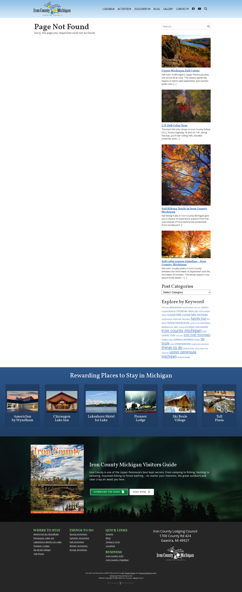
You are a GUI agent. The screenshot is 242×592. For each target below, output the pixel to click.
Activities (124, 9)
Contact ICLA (113, 542)
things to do (172, 347)
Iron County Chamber (117, 559)
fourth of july (195, 323)
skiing (172, 344)
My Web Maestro (128, 583)
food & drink (182, 322)
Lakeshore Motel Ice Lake (47, 542)
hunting (182, 327)
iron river (179, 335)
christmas (181, 310)
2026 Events (141, 9)
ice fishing (189, 326)
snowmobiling (183, 343)
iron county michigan (182, 330)
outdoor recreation (184, 339)
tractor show (199, 348)
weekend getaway (183, 357)
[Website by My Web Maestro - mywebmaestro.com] (120, 583)
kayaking (165, 339)
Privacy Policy (130, 573)
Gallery (168, 9)
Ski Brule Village (42, 549)
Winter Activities (79, 545)
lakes (171, 340)
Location (110, 545)
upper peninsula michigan (179, 354)
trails (206, 348)
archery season (188, 307)
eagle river (177, 319)
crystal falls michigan (195, 314)
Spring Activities (78, 534)
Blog (157, 9)
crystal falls (174, 314)
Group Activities (78, 549)
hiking (176, 327)
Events (109, 534)
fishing (171, 322)
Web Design (112, 583)
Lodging (108, 9)
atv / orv (197, 307)
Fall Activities (77, 542)
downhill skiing (167, 319)
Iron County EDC (115, 556)
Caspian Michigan (169, 311)
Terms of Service (145, 573)
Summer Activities (79, 538)
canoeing (204, 307)
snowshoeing (196, 344)
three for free (188, 348)
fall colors (186, 319)
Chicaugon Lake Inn (43, 538)
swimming (205, 344)
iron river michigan (197, 335)
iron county (201, 326)
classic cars (193, 311)
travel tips (165, 353)
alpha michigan (175, 307)
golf (171, 327)
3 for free (165, 307)
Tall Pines (38, 553)
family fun (198, 318)
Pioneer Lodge (41, 545)
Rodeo (197, 339)
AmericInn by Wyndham (46, 534)
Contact (181, 9)
